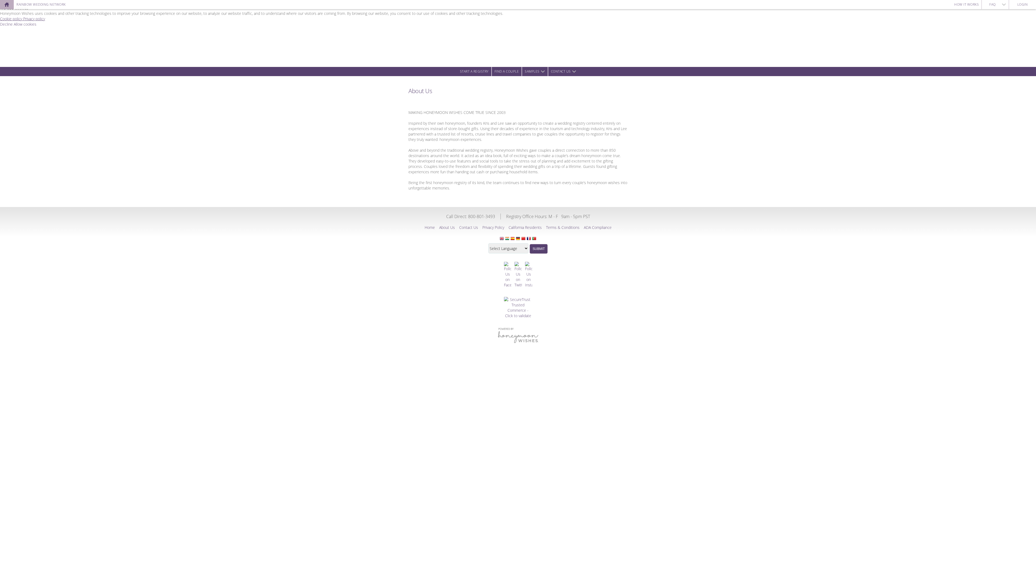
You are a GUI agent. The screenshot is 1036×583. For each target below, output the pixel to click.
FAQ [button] (992, 4)
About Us (447, 227)
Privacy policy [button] (34, 18)
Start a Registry (474, 71)
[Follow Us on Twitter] (518, 274)
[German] (518, 238)
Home (430, 227)
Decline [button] (7, 24)
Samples (532, 71)
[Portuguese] (534, 238)
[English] (502, 238)
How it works (966, 4)
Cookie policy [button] (11, 18)
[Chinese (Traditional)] (523, 238)
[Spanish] (512, 238)
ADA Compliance (598, 227)
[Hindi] (507, 238)
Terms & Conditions (563, 227)
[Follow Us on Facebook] (507, 274)
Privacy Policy (493, 227)
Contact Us (561, 71)
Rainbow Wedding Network (41, 4)
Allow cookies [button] (25, 24)
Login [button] (1022, 4)
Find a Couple (507, 71)
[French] (529, 238)
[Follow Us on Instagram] (528, 274)
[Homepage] (6, 4)
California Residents (525, 227)
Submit (539, 249)
